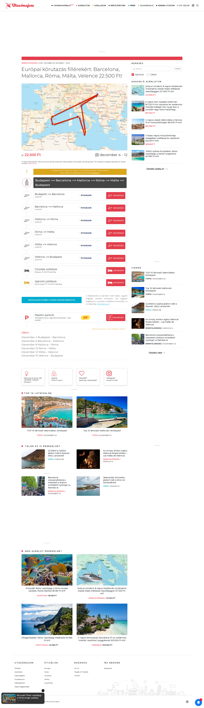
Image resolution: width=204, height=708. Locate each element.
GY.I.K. (76, 668)
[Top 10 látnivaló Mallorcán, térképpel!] (102, 427)
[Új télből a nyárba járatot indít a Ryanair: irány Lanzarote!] (33, 468)
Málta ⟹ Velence (46, 244)
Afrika (46, 679)
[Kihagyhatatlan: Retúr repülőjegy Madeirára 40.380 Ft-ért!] (47, 634)
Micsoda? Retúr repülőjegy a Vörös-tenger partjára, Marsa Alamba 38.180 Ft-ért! (47, 589)
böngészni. (95, 173)
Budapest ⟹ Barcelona (50, 194)
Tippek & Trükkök (81, 672)
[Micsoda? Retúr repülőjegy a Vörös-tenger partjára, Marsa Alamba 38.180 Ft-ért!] (47, 584)
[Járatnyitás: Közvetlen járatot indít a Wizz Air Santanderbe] (88, 495)
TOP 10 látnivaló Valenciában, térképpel (47, 430)
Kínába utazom (166, 5)
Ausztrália (48, 683)
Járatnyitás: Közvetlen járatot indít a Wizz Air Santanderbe (114, 480)
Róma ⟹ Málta (44, 231)
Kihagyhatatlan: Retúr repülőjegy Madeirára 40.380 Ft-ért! (47, 638)
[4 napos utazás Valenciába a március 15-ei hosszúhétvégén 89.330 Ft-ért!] (138, 128)
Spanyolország (111, 459)
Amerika (47, 676)
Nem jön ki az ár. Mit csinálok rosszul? (108, 329)
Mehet (178, 69)
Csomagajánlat (63, 5)
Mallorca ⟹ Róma (46, 219)
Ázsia (46, 672)
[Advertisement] (102, 33)
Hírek (132, 5)
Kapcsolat (108, 668)
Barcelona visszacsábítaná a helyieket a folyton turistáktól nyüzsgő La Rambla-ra (59, 482)
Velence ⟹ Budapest (48, 256)
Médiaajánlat (20, 683)
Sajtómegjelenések (22, 687)
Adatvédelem (20, 676)
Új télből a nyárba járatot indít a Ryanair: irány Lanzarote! (59, 453)
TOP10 (40, 435)
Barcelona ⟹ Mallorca (49, 206)
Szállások (100, 5)
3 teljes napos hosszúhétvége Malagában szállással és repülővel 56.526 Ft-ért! (162, 138)
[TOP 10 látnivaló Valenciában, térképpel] (47, 427)
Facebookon (31, 163)
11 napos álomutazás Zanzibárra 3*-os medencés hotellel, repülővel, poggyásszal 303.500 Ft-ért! (102, 638)
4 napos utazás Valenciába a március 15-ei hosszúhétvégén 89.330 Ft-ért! (163, 121)
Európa (47, 668)
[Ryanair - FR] (85, 198)
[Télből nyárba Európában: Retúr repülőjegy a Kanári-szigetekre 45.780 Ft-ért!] (138, 160)
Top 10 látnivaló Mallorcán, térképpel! (102, 430)
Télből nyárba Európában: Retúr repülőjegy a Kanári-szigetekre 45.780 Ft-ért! (161, 154)
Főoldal (17, 668)
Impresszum (20, 679)
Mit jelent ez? (103, 304)
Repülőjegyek (118, 5)
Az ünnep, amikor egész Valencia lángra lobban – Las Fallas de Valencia (115, 453)
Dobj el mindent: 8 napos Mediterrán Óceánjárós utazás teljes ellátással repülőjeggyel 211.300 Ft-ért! (101, 591)
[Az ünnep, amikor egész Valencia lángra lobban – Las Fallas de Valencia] (88, 468)
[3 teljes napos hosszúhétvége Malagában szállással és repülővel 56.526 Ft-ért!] (138, 144)
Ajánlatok (84, 5)
